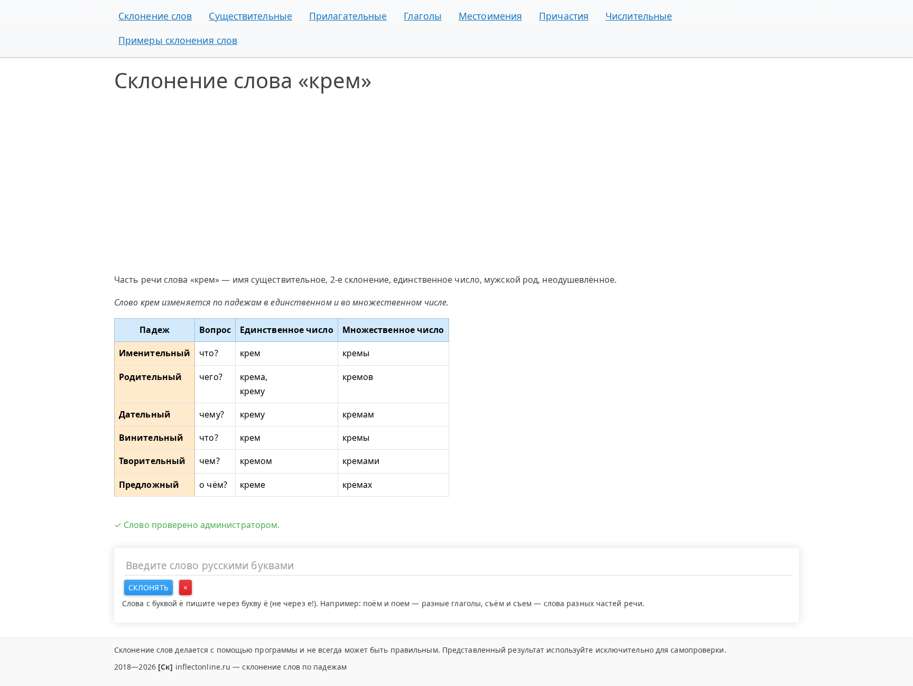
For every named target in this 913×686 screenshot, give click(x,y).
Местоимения (490, 16)
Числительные (638, 16)
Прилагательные (348, 16)
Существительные (250, 16)
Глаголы (423, 16)
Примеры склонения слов (177, 40)
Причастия (564, 16)
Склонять (148, 587)
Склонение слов (155, 16)
